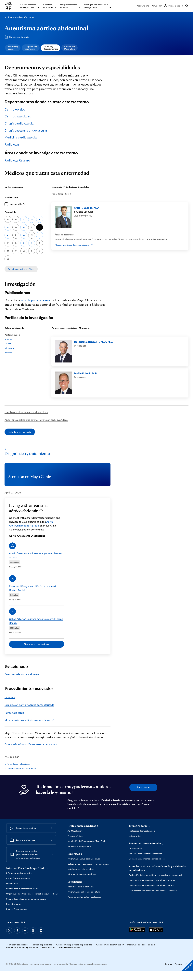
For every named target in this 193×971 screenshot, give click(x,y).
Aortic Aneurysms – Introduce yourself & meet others (35, 555)
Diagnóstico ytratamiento (30, 47)
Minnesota (9, 348)
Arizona (8, 339)
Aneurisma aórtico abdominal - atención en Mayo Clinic (36, 419)
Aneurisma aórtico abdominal (46, 28)
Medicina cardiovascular (21, 137)
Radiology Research (18, 160)
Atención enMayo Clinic (69, 47)
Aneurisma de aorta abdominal (22, 674)
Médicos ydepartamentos (51, 47)
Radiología (12, 144)
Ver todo (9, 352)
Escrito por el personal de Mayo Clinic (26, 412)
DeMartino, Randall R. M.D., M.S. (93, 341)
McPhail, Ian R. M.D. (86, 373)
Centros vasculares (18, 116)
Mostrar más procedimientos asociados (27, 720)
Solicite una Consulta (19, 37)
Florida (8, 343)
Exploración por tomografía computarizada (29, 704)
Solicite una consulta (20, 432)
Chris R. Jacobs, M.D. (86, 207)
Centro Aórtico (15, 109)
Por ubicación (11, 197)
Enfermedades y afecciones (21, 17)
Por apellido (10, 212)
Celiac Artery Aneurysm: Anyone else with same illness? (36, 620)
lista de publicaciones (35, 300)
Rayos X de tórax (14, 712)
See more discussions (36, 644)
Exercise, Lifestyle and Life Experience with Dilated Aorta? (33, 588)
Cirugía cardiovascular (20, 123)
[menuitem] (13, 47)
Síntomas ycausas (13, 47)
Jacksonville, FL (17, 204)
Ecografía (10, 697)
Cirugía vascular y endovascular (26, 130)
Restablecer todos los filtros (21, 269)
